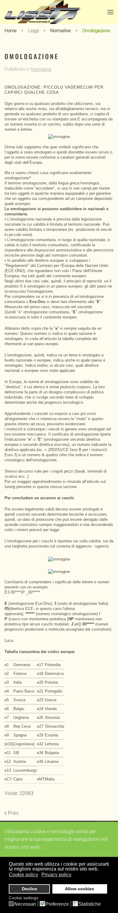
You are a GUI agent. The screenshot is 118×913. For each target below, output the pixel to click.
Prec (13, 813)
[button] (110, 12)
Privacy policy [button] (56, 874)
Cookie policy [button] (23, 874)
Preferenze (57, 904)
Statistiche (89, 904)
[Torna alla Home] (42, 12)
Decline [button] (29, 888)
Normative (41, 69)
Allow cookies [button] (79, 888)
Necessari (25, 904)
